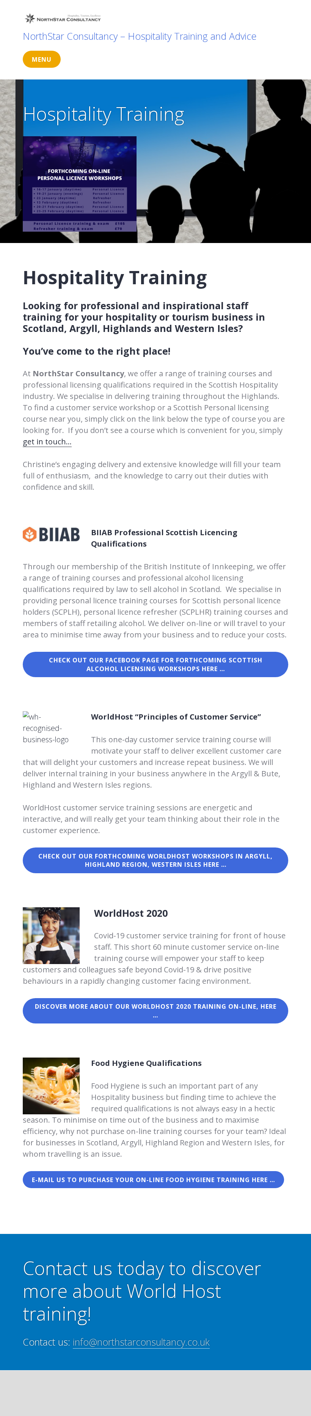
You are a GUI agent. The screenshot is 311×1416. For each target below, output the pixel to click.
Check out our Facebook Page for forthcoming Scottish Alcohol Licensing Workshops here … (155, 664)
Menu (42, 59)
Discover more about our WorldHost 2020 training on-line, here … (155, 1010)
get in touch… (47, 441)
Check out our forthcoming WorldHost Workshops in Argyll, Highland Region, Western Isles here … (155, 860)
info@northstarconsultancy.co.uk (141, 1341)
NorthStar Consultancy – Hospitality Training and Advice (139, 36)
